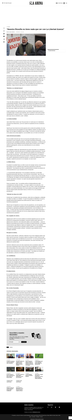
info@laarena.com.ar (36, 412)
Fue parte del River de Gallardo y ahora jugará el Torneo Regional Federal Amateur (20, 363)
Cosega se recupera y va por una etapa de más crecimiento (11, 362)
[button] (4, 31)
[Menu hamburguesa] (2, 3)
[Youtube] (59, 407)
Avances (11, 347)
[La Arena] (36, 3)
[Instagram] (51, 407)
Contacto (41, 416)
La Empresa (33, 416)
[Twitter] (55, 407)
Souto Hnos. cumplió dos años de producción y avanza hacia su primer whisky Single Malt (39, 376)
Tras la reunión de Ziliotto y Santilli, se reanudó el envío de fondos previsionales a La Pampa (29, 363)
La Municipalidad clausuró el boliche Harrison (29, 375)
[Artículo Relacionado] (11, 356)
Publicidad (37, 416)
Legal (30, 416)
